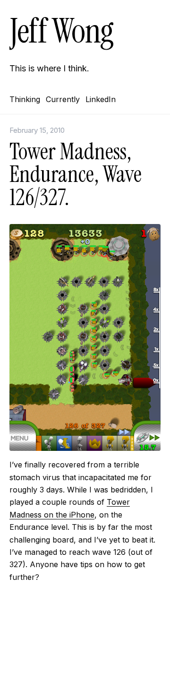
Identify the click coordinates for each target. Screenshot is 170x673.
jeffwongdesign (85, 652)
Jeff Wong (61, 31)
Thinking (24, 99)
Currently (63, 99)
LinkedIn (100, 99)
